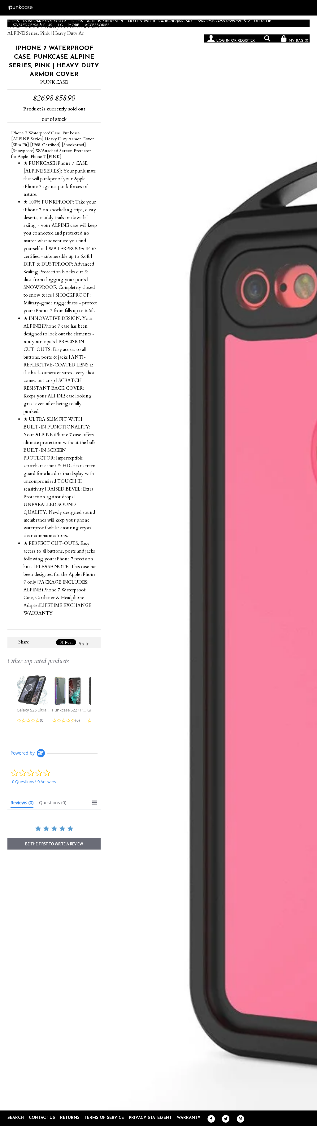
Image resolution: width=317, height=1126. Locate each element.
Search (15, 1118)
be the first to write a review (54, 843)
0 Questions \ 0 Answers (34, 781)
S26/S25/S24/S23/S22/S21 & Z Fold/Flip (234, 21)
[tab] (22, 804)
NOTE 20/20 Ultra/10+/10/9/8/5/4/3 (160, 21)
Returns (70, 1118)
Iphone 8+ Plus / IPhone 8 (97, 21)
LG (60, 25)
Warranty (189, 1118)
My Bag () (299, 41)
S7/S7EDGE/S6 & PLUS (32, 25)
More (73, 25)
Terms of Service (104, 1118)
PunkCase (54, 82)
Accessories (97, 25)
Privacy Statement (150, 1118)
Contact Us (42, 1118)
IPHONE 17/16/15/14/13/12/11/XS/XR (36, 21)
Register (246, 41)
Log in (223, 41)
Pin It (83, 644)
